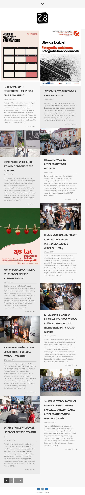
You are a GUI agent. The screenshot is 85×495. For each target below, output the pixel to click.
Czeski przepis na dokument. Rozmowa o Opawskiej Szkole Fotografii (18, 166)
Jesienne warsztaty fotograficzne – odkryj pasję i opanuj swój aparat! (19, 91)
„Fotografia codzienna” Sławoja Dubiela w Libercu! (60, 93)
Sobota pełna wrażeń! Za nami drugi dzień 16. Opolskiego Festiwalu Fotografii (19, 352)
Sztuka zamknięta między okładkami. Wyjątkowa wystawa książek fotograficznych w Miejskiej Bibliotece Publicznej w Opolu (60, 323)
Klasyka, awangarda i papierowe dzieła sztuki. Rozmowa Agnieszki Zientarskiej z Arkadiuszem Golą (60, 242)
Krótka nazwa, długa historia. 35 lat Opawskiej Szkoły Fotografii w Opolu (19, 274)
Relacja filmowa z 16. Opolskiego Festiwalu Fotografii (55, 164)
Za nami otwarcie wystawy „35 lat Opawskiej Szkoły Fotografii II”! (20, 432)
